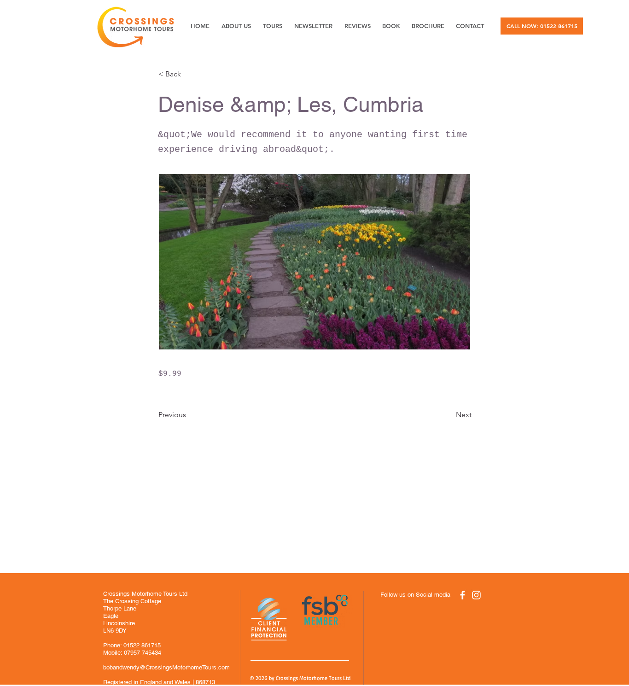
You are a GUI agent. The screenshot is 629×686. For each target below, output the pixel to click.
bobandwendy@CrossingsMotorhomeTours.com (166, 667)
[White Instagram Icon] (476, 595)
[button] (188, 74)
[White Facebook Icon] (462, 595)
